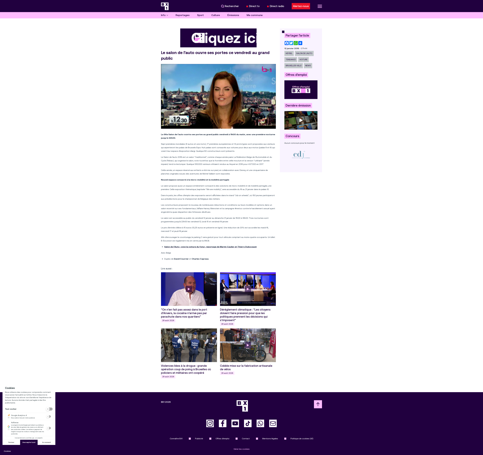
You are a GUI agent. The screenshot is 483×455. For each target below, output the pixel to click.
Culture (215, 15)
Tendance (291, 59)
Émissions (233, 15)
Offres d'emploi (222, 438)
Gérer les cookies (242, 449)
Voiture (303, 59)
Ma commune (255, 15)
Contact (246, 438)
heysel (289, 53)
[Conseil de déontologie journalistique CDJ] (300, 155)
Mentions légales (270, 438)
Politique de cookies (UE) (302, 438)
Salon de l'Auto (304, 53)
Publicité (199, 438)
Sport (200, 15)
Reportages (183, 15)
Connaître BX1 (176, 438)
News (308, 65)
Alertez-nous (301, 6)
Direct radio (277, 6)
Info (163, 15)
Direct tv (254, 6)
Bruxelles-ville (293, 65)
